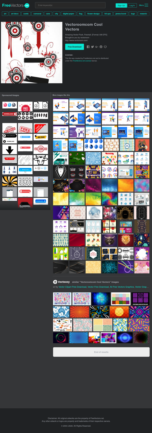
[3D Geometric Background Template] (141, 253)
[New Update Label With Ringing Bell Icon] (40, 138)
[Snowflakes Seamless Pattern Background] (93, 158)
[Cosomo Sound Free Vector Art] (109, 212)
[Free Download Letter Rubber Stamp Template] (9, 128)
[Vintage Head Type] (60, 240)
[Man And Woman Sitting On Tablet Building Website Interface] (93, 104)
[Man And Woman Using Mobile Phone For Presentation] (109, 104)
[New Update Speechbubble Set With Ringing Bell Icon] (9, 106)
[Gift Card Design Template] (109, 226)
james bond (121, 13)
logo (133, 13)
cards (25, 13)
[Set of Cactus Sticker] (60, 253)
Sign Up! (121, 5)
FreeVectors (15, 5)
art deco (15, 13)
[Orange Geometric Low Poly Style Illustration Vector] (125, 185)
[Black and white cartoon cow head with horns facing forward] (40, 160)
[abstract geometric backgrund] (61, 212)
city (56, 13)
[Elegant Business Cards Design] (77, 226)
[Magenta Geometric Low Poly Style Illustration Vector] (93, 185)
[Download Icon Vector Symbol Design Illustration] (9, 149)
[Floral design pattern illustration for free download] (25, 181)
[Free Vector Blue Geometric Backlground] (109, 267)
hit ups (107, 13)
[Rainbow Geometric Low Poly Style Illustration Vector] (109, 199)
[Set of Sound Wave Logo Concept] (109, 172)
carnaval (37, 13)
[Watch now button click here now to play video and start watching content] (25, 192)
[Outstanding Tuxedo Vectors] (60, 172)
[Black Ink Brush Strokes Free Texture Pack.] (40, 117)
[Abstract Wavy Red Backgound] (77, 240)
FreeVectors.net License (82, 60)
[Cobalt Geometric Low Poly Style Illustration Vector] (109, 185)
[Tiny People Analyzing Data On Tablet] (141, 132)
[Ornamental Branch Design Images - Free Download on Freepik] (25, 160)
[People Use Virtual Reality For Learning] (93, 132)
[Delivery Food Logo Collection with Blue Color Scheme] (125, 199)
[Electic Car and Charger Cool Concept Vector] (60, 158)
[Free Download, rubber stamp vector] (25, 128)
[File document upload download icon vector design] (40, 106)
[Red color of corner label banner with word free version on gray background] (40, 128)
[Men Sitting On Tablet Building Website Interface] (60, 118)
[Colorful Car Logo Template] (125, 158)
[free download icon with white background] (25, 106)
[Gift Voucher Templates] (141, 199)
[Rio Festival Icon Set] (93, 240)
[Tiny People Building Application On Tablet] (76, 145)
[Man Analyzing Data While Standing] (77, 118)
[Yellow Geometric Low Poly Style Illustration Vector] (60, 199)
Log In (132, 5)
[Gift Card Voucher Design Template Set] (125, 226)
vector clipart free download (72, 286)
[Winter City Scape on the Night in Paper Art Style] (94, 212)
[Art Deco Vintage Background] (125, 212)
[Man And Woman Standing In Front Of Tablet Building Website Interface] (77, 104)
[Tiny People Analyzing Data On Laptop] (109, 132)
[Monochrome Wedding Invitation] (141, 212)
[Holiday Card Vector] (93, 253)
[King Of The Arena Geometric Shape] (109, 240)
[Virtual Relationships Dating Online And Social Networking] (77, 132)
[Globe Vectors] (93, 145)
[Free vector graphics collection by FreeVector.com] (81, 298)
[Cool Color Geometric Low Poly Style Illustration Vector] (141, 185)
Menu (141, 5)
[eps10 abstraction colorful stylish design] (94, 337)
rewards (143, 13)
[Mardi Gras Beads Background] (125, 267)
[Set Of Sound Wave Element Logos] (141, 158)
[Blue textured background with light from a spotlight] (101, 298)
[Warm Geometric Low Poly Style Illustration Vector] (93, 199)
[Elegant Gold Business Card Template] (109, 253)
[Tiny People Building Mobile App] (60, 145)
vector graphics (142, 286)
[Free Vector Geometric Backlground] (93, 267)
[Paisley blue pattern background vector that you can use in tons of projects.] (61, 312)
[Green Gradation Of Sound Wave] (60, 226)
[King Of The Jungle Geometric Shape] (125, 240)
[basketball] (142, 145)
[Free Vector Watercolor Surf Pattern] (111, 145)
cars (48, 13)
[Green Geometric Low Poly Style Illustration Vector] (77, 199)
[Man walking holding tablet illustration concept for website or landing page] (125, 118)
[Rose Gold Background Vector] (78, 212)
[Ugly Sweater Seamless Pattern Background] (141, 240)
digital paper (68, 13)
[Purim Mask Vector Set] (109, 158)
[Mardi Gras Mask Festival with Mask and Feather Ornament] (60, 185)
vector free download (98, 286)
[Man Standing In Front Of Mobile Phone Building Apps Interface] (141, 104)
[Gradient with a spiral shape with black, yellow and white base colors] (9, 181)
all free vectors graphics (122, 286)
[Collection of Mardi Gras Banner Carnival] (93, 172)
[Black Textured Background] (60, 267)
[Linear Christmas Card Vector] (77, 253)
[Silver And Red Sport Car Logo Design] (77, 172)
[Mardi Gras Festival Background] (77, 185)
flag (80, 13)
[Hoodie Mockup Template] (93, 226)
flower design (93, 13)
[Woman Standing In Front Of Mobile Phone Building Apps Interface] (125, 104)
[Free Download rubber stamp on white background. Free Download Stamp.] (40, 149)
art (5, 13)
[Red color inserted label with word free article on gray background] (9, 160)
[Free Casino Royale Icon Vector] (77, 158)
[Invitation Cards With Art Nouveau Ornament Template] (141, 226)
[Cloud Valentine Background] (141, 267)
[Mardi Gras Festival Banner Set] (141, 172)
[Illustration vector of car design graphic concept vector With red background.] (25, 203)
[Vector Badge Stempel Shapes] (125, 253)
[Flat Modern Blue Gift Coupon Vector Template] (125, 172)
